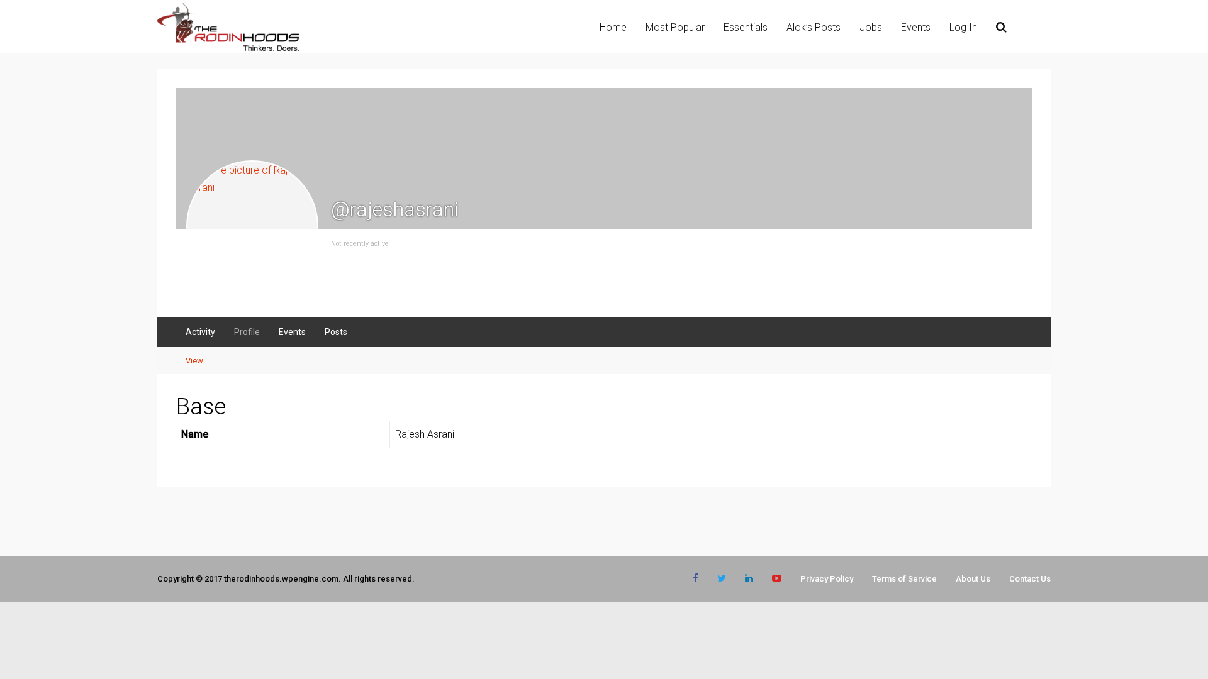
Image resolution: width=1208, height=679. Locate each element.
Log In (963, 27)
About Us (973, 578)
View (194, 360)
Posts (336, 332)
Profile (247, 332)
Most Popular (675, 27)
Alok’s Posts (813, 27)
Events (916, 27)
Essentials (746, 27)
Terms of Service (904, 578)
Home (613, 27)
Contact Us (1030, 578)
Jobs (870, 27)
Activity (200, 332)
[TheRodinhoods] (228, 48)
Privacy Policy (826, 578)
